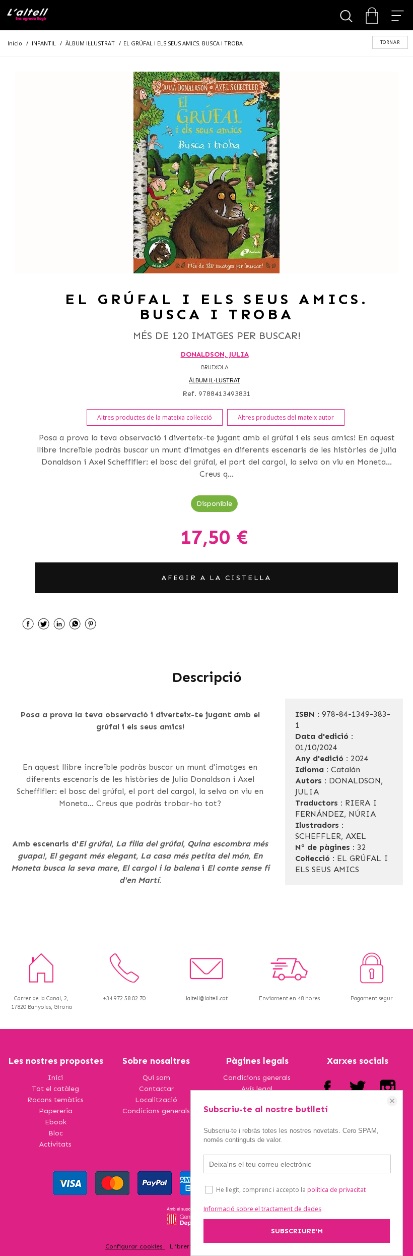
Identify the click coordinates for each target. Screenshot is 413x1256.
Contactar (156, 1088)
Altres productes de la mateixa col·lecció (154, 417)
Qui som (156, 1077)
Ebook (55, 1122)
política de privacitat (336, 1189)
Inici (55, 1077)
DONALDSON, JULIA (215, 354)
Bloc (55, 1133)
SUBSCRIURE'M (297, 1231)
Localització (156, 1100)
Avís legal (256, 1088)
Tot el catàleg (55, 1088)
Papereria (56, 1111)
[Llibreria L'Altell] (27, 15)
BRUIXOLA (215, 367)
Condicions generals (156, 1111)
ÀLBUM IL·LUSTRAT (214, 380)
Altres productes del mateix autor (286, 417)
